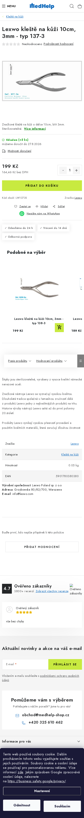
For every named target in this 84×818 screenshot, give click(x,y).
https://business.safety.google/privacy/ (37, 781)
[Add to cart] (59, 327)
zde (20, 772)
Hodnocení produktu (49, 361)
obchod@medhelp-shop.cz (45, 715)
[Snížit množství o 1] (63, 170)
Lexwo (78, 198)
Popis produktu (17, 361)
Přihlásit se (65, 664)
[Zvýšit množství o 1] (76, 170)
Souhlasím (62, 806)
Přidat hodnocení (42, 547)
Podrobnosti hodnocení (59, 44)
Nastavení (42, 791)
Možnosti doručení (19, 151)
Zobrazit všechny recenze (52, 591)
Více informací (35, 129)
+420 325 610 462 (46, 722)
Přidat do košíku (42, 186)
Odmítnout (21, 805)
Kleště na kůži (70, 454)
